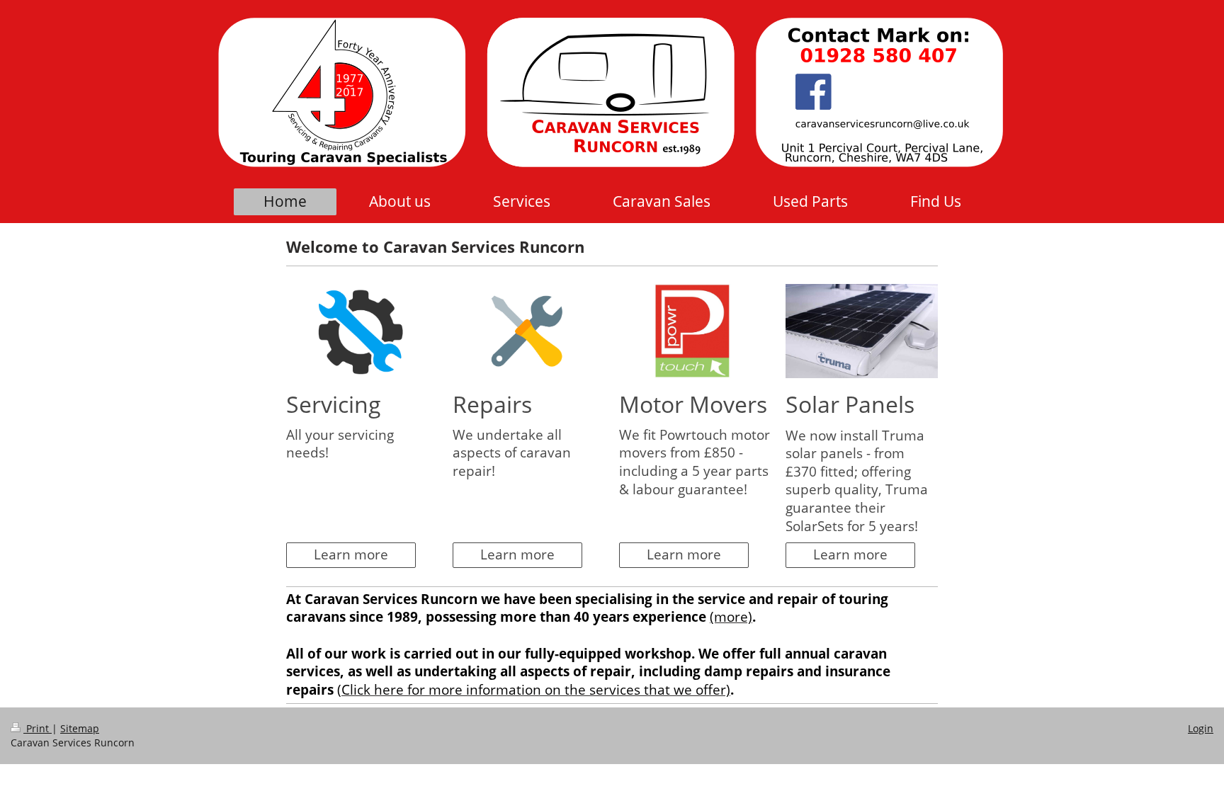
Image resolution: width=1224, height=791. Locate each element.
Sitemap (79, 728)
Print (37, 728)
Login (1200, 728)
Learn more (351, 554)
